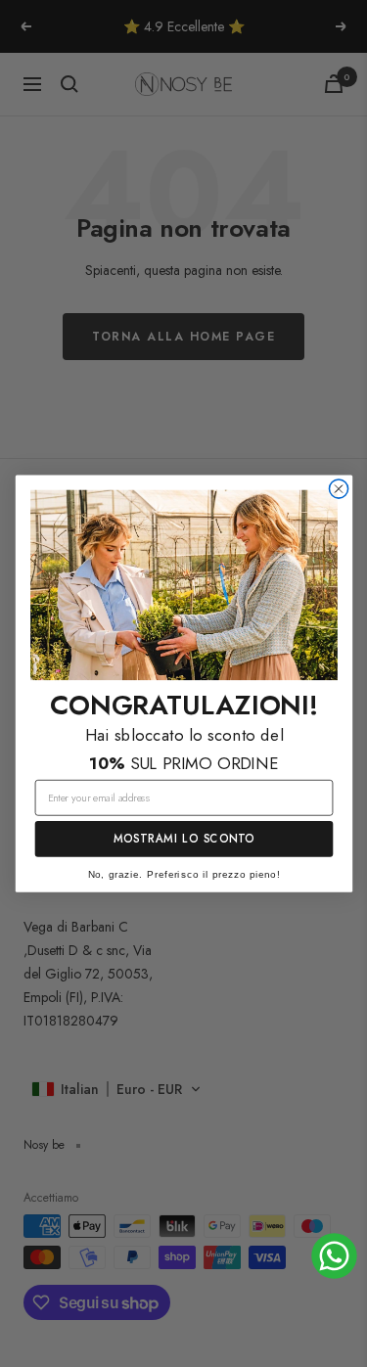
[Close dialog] (338, 488)
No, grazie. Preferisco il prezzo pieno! (183, 874)
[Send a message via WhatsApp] (334, 1256)
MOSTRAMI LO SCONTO (183, 839)
